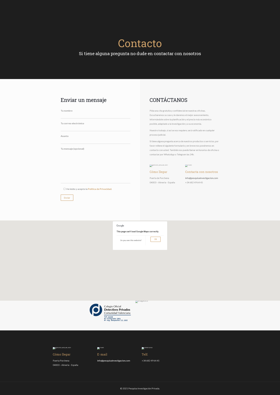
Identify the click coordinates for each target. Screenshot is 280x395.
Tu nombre (66, 110)
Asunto (65, 136)
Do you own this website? (131, 240)
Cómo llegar (158, 172)
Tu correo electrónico (72, 123)
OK (155, 239)
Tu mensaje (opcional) (72, 148)
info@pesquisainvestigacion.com (201, 178)
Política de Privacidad (99, 189)
